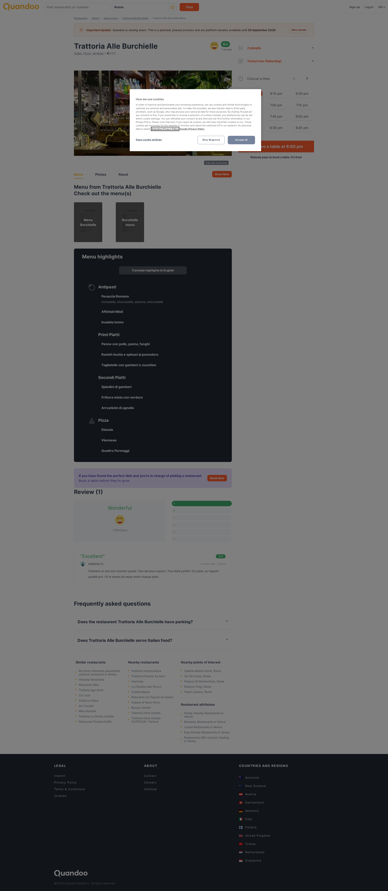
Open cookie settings (149, 139)
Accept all (241, 139)
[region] (195, 120)
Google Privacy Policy (192, 129)
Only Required (211, 139)
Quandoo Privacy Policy (165, 129)
